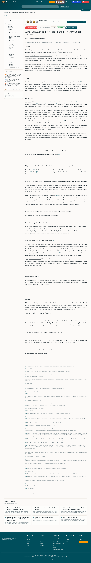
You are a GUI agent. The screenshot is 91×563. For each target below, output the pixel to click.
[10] (26, 393)
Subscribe (29, 545)
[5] (25, 376)
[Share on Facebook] (39, 494)
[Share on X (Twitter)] (36, 494)
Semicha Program (56, 538)
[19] (26, 422)
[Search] (57, 6)
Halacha (28, 539)
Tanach (41, 539)
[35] (26, 485)
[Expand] (7, 27)
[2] (25, 368)
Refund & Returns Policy (58, 549)
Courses (54, 539)
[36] (26, 488)
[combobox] (40, 6)
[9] (25, 391)
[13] (26, 405)
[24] (26, 442)
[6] (25, 383)
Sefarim (41, 543)
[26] (31, 172)
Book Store (37, 1)
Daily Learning (23, 1)
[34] (26, 483)
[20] (26, 425)
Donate (54, 547)
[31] (26, 471)
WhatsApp (61, 27)
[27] (37, 172)
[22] (26, 433)
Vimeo (67, 541)
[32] (26, 473)
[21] (26, 428)
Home (5, 12)
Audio (30, 1)
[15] (26, 410)
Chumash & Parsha (44, 538)
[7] (25, 385)
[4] (25, 374)
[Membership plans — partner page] (60, 2)
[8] (25, 388)
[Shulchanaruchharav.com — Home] (3, 2)
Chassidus (42, 541)
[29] (57, 195)
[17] (26, 416)
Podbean (68, 538)
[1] (25, 366)
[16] (26, 413)
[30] (26, 468)
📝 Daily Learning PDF (71, 27)
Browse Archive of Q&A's (58, 543)
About (42, 1)
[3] (25, 371)
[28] (26, 459)
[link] (22, 12)
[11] (26, 396)
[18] (26, 418)
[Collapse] (6, 23)
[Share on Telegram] (33, 494)
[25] (26, 445)
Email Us (82, 538)
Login (28, 543)
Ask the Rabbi (56, 541)
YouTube (68, 539)
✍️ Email (53, 27)
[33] (26, 476)
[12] (26, 400)
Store (54, 545)
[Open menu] (7, 2)
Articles (15, 1)
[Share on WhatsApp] (30, 494)
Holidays (42, 545)
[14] (26, 408)
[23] (26, 438)
